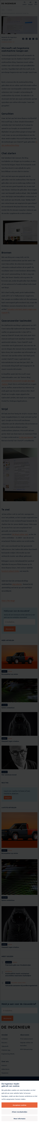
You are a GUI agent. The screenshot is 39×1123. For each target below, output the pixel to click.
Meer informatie (19, 1118)
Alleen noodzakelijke (19, 1112)
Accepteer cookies (19, 1105)
